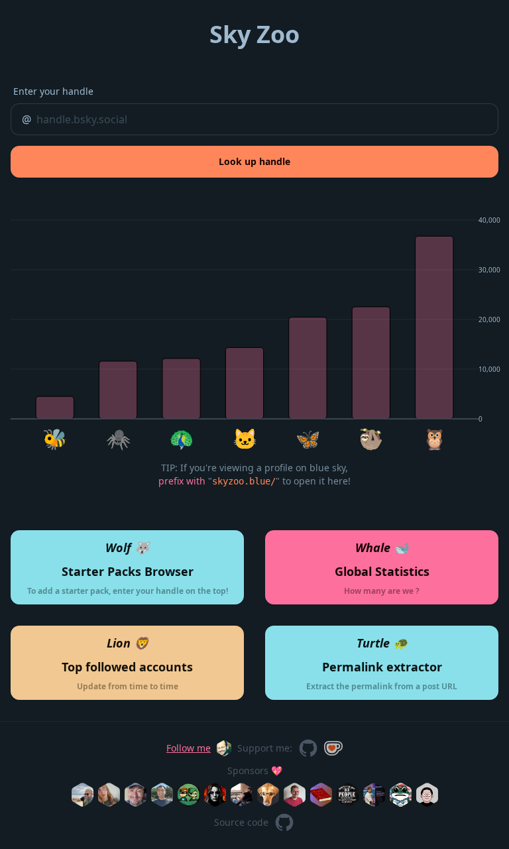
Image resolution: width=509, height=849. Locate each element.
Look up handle (254, 161)
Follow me (188, 748)
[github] (308, 748)
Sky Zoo (254, 34)
